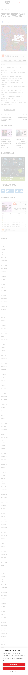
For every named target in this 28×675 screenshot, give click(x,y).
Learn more (5, 660)
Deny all (14, 668)
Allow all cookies (14, 664)
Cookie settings (14, 671)
